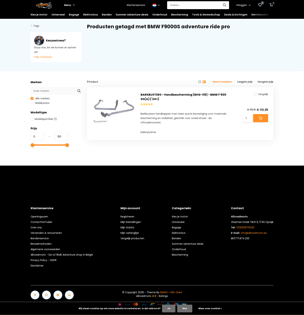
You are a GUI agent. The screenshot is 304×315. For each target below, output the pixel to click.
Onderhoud (179, 249)
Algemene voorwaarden (45, 249)
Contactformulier (41, 222)
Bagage (176, 227)
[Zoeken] (224, 5)
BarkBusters (42, 103)
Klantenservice (136, 5)
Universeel (178, 222)
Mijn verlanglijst (130, 233)
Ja (168, 308)
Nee (184, 308)
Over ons (36, 227)
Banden (176, 238)
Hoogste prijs (265, 81)
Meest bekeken (222, 81)
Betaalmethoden (41, 244)
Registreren (127, 216)
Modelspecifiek (46, 119)
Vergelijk (263, 94)
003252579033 (245, 227)
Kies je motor (180, 216)
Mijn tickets (127, 227)
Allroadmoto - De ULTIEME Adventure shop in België (62, 254)
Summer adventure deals (132, 14)
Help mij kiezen (43, 57)
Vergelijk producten (132, 238)
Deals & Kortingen (235, 14)
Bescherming (180, 254)
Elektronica (178, 233)
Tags (36, 26)
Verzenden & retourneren (46, 233)
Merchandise (259, 14)
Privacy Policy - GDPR (43, 260)
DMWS (164, 292)
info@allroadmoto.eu (254, 233)
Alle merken (42, 98)
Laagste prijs (244, 81)
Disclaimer (37, 265)
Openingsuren (39, 216)
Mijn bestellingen (131, 222)
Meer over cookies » (210, 308)
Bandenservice (40, 238)
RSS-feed (176, 292)
